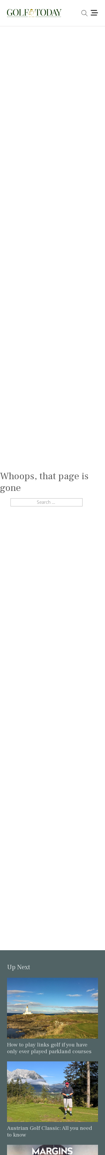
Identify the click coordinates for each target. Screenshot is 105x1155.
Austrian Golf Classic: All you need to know (49, 1131)
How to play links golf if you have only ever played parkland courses (49, 1048)
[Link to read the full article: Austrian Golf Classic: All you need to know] (52, 1091)
